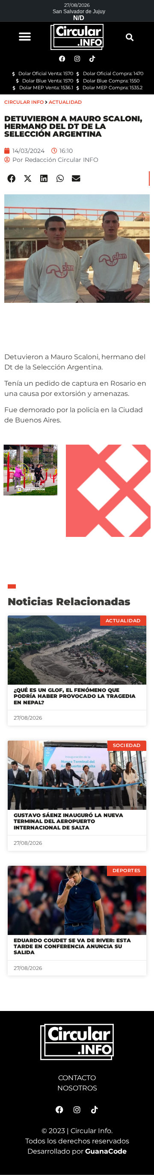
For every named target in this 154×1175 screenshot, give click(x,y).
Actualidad (65, 102)
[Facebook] (59, 1109)
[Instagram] (77, 1109)
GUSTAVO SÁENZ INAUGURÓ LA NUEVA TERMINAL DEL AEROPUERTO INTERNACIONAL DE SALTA (68, 821)
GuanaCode (106, 1151)
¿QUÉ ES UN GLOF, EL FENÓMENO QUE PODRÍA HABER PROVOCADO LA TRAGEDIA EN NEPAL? (75, 696)
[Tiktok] (94, 1109)
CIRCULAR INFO (24, 102)
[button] (24, 36)
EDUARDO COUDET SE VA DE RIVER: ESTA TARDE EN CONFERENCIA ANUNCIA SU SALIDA (72, 946)
